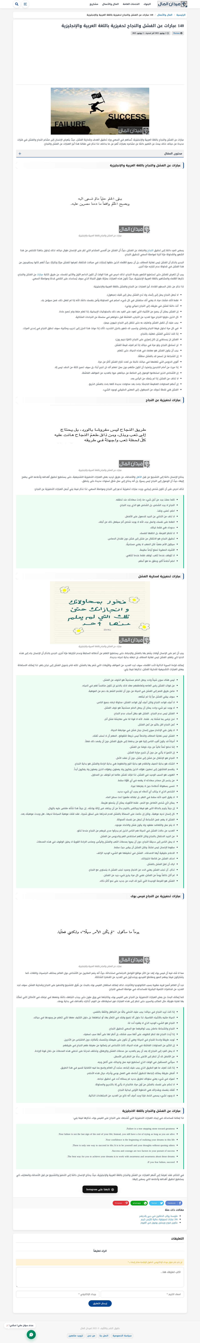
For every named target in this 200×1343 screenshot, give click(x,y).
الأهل (139, 477)
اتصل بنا (104, 1336)
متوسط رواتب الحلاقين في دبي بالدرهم (158, 1216)
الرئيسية (180, 15)
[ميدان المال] (172, 4)
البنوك (147, 4)
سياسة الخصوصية (122, 1336)
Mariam (176, 33)
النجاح (150, 250)
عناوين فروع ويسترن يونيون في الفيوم (159, 1223)
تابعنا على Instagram (100, 1189)
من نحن (91, 1336)
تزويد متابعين (76, 1336)
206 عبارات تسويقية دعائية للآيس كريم (159, 1219)
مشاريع (94, 4)
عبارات (40, 274)
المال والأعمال (110, 4)
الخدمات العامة (131, 4)
